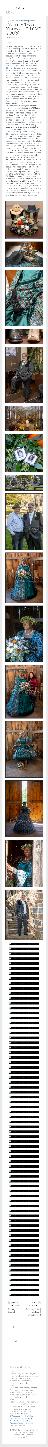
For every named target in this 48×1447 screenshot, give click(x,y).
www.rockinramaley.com (15, 106)
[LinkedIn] (23, 1348)
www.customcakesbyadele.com (26, 143)
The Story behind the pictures (23, 21)
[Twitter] (29, 1344)
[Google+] (29, 1348)
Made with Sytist (24, 1437)
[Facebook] (17, 1344)
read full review (26, 1383)
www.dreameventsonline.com (29, 53)
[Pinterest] (23, 1344)
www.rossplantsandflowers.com (18, 122)
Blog (7, 21)
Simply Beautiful (16, 1304)
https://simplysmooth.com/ (17, 134)
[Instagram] (17, 1348)
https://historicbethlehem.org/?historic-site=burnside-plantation (21, 69)
